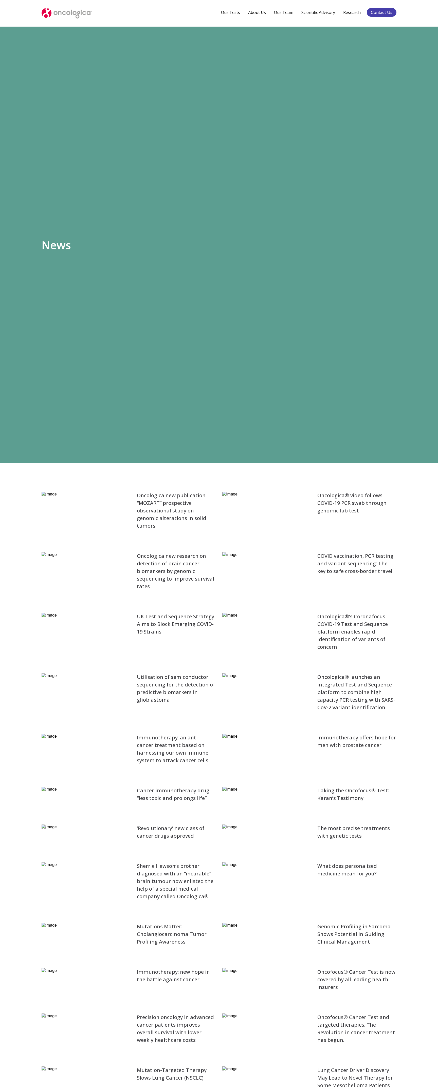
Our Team (283, 12)
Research (352, 12)
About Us (257, 12)
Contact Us (381, 12)
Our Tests (230, 12)
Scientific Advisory (318, 12)
